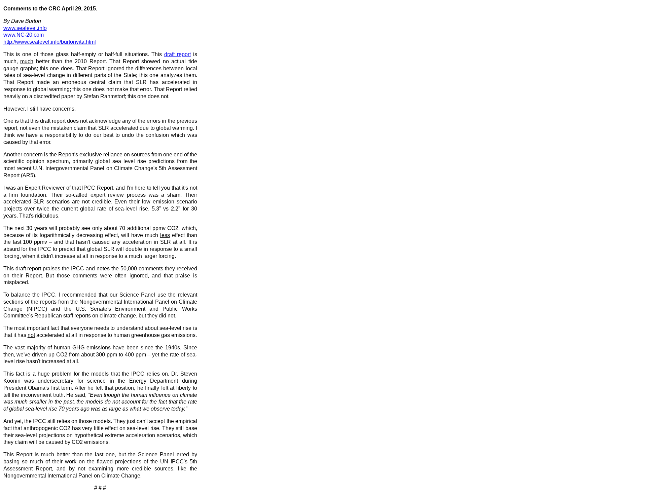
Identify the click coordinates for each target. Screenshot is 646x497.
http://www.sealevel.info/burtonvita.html (49, 42)
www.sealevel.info (25, 28)
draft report (177, 54)
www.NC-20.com (23, 35)
